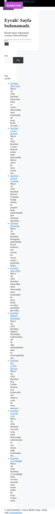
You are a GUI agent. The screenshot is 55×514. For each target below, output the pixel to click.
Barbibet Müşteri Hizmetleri (15, 316)
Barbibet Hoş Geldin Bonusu (14, 364)
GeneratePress (15, 512)
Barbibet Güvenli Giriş (14, 413)
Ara (6, 55)
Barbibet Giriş (14, 5)
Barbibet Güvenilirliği (16, 459)
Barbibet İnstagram (14, 224)
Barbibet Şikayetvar (15, 84)
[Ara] (6, 43)
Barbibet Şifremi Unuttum (14, 178)
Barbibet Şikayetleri (15, 269)
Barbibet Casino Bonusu (14, 131)
